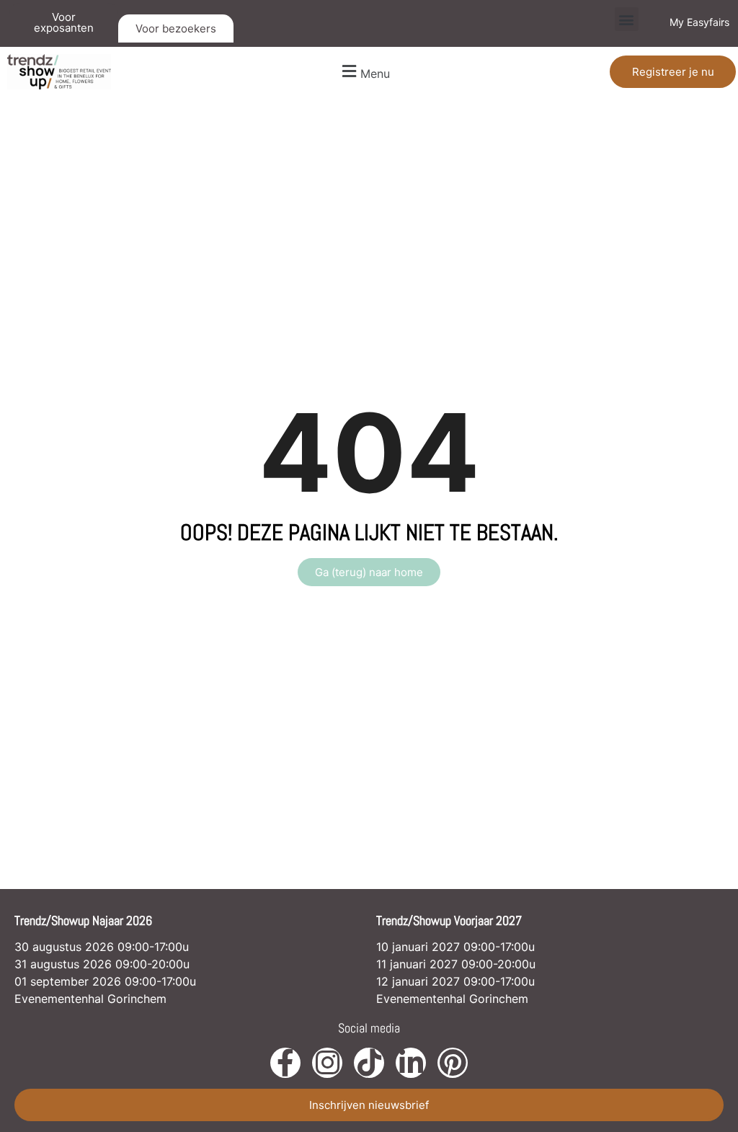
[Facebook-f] (285, 1063)
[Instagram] (327, 1063)
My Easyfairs (699, 22)
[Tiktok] (369, 1063)
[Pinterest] (452, 1063)
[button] (627, 19)
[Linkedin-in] (411, 1063)
